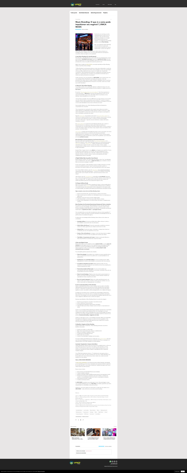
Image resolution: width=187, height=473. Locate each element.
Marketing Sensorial (96, 12)
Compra (106, 412)
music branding (86, 410)
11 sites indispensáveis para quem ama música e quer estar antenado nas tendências (93, 438)
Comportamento (85, 412)
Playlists (105, 12)
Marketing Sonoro (79, 412)
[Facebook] (112, 461)
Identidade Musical (84, 12)
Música (98, 410)
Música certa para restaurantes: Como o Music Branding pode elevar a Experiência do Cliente (77, 438)
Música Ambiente (92, 410)
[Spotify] (116, 461)
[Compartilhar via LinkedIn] (80, 419)
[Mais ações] (111, 19)
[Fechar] (185, 471)
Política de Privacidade (41, 471)
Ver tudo (115, 426)
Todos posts (74, 12)
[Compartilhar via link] (83, 419)
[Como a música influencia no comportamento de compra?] (109, 432)
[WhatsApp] (110, 461)
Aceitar (183, 471)
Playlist (96, 412)
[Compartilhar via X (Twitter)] (78, 419)
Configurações (177, 471)
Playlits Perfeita (100, 412)
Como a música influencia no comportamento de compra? (109, 438)
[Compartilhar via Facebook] (75, 419)
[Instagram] (114, 461)
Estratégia (91, 412)
